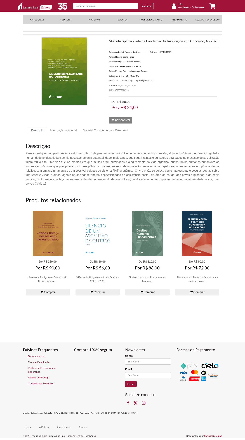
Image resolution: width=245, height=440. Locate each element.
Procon (83, 427)
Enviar (131, 384)
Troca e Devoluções (39, 362)
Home (28, 427)
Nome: (129, 355)
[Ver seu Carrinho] (212, 6)
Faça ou (191, 7)
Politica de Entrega (38, 377)
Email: (129, 369)
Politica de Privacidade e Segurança (42, 370)
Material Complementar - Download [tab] (105, 130)
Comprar (49, 292)
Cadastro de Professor (41, 383)
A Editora (44, 427)
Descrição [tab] (37, 130)
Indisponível (122, 120)
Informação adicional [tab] (63, 130)
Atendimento (64, 427)
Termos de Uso (36, 356)
